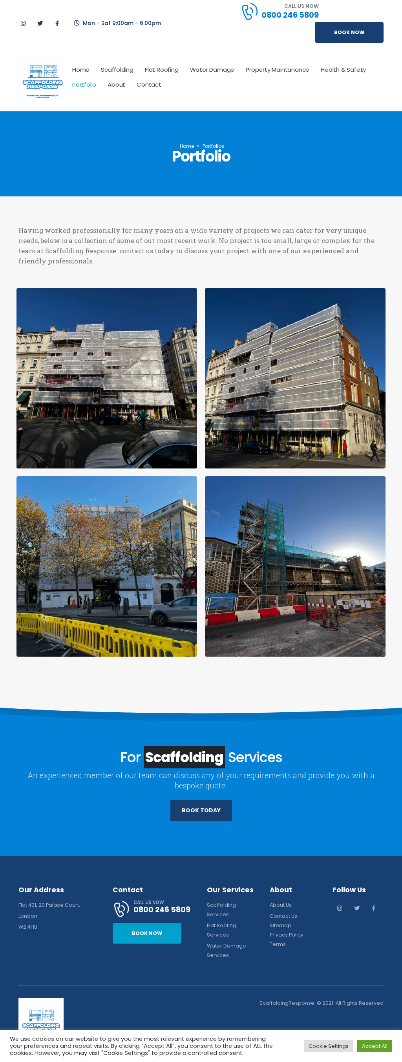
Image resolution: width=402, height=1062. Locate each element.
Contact (149, 84)
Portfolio (84, 84)
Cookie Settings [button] (329, 1046)
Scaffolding (117, 69)
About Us (281, 905)
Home (81, 69)
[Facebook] (56, 23)
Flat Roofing (162, 69)
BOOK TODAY (201, 810)
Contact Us (283, 916)
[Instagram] (23, 23)
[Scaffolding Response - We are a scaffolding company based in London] (42, 77)
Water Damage (212, 69)
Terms (278, 944)
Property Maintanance (277, 69)
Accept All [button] (374, 1046)
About (116, 84)
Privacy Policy (286, 934)
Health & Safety (343, 69)
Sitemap (280, 925)
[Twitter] (40, 23)
